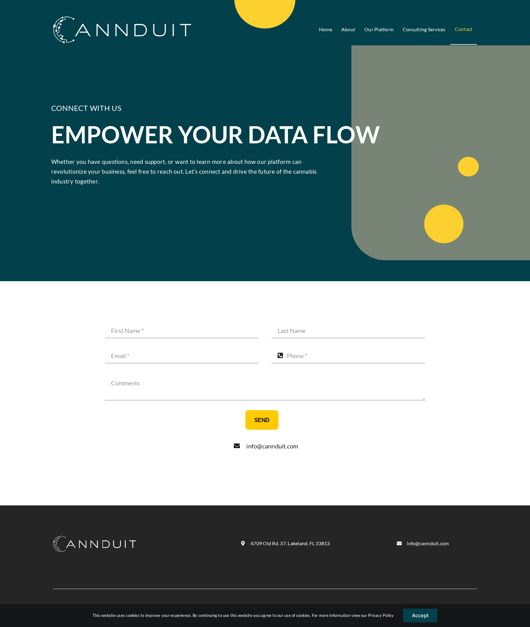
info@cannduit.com (272, 446)
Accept (420, 615)
